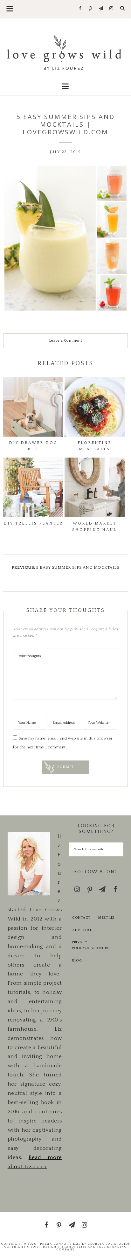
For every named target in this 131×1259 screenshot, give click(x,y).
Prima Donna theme (60, 1243)
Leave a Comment (65, 340)
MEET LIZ (106, 918)
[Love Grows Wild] (66, 52)
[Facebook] (80, 8)
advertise (82, 930)
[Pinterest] (91, 8)
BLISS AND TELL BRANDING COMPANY (92, 1248)
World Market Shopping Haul (94, 526)
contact (81, 918)
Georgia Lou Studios (109, 1243)
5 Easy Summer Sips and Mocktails (77, 567)
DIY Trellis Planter (33, 523)
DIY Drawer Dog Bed (33, 446)
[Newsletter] (101, 8)
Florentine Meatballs (94, 446)
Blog (77, 960)
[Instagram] (111, 8)
